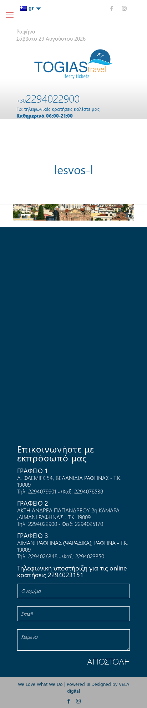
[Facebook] (111, 8)
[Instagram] (124, 8)
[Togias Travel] (73, 64)
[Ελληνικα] (30, 8)
